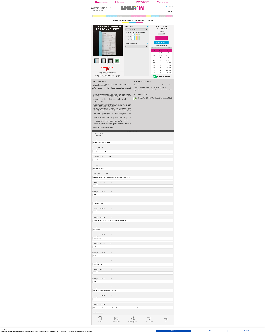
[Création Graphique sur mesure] (143, 2)
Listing (148, 16)
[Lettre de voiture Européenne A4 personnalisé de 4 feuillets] (104, 61)
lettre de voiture (114, 117)
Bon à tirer (100, 321)
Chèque (165, 321)
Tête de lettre (155, 16)
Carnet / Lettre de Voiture (138, 16)
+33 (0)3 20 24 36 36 (97, 9)
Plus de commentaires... (98, 312)
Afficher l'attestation (169, 134)
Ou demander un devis (161, 42)
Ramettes (162, 16)
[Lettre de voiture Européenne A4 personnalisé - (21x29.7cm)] (97, 61)
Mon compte (170, 6)
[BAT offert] (122, 2)
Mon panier (169, 9)
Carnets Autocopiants (99, 16)
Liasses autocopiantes (124, 16)
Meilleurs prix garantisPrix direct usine (132, 322)
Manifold (169, 16)
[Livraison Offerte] (101, 2)
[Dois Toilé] (117, 61)
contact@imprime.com (97, 10)
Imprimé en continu (112, 16)
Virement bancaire (149, 321)
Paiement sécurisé (116, 321)
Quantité (161, 31)
